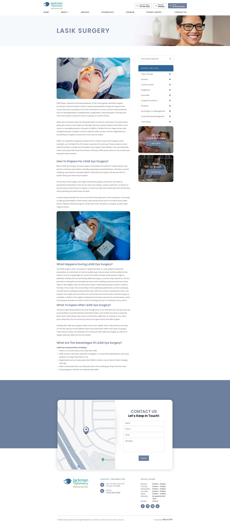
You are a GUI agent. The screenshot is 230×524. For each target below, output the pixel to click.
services (144, 79)
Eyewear (130, 12)
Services (85, 12)
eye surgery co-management (153, 111)
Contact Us (180, 12)
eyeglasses (145, 90)
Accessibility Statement (99, 520)
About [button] (64, 12)
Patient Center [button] (153, 12)
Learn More (155, 143)
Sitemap (121, 520)
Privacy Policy (112, 520)
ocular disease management (152, 116)
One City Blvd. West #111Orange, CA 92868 (115, 485)
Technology (107, 12)
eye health (145, 95)
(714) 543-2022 (113, 492)
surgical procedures (149, 100)
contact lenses (147, 85)
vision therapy (147, 74)
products (144, 106)
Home (46, 12)
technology (146, 122)
